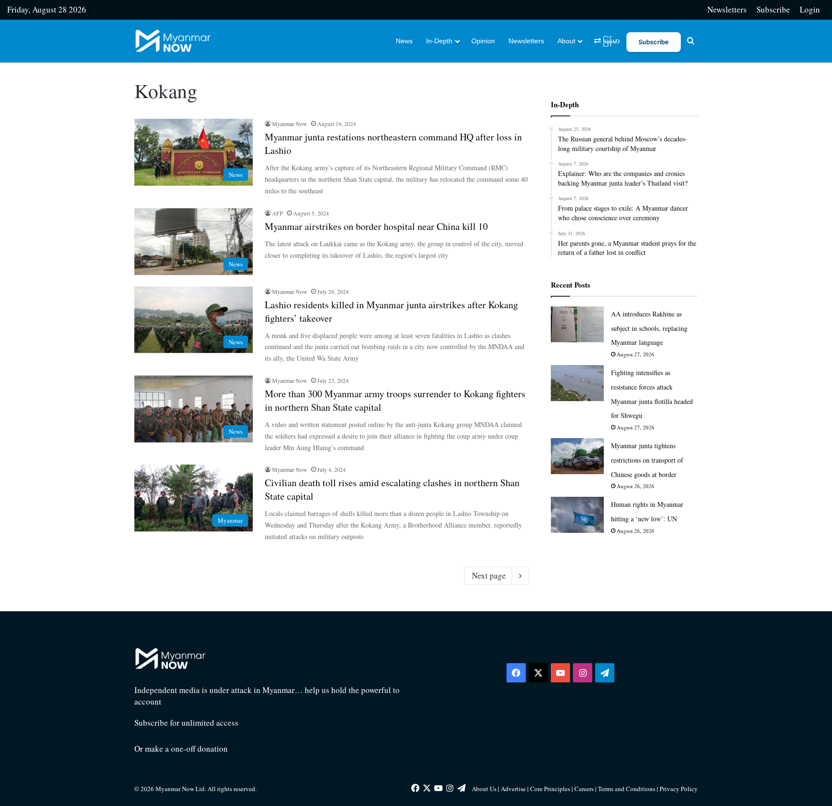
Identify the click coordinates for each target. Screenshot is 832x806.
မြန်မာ (610, 41)
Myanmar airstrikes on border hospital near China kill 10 (376, 226)
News (404, 41)
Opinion (483, 41)
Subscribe (773, 9)
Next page (489, 575)
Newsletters (727, 9)
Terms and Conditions (627, 788)
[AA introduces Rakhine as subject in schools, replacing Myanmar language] (577, 324)
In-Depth (439, 41)
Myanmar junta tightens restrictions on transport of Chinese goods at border (647, 460)
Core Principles (551, 788)
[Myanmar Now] (173, 41)
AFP (277, 213)
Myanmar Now (289, 123)
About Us (484, 788)
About (566, 41)
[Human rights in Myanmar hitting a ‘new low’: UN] (577, 515)
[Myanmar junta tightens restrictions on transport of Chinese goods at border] (577, 456)
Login (810, 9)
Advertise (513, 788)
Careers (584, 788)
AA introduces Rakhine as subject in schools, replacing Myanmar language (649, 328)
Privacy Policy (679, 788)
